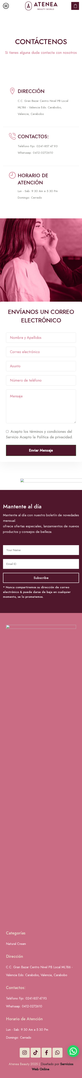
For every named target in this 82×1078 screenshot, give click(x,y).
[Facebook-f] (47, 1053)
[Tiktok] (36, 1053)
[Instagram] (25, 1053)
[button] (73, 1051)
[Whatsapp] (57, 1053)
